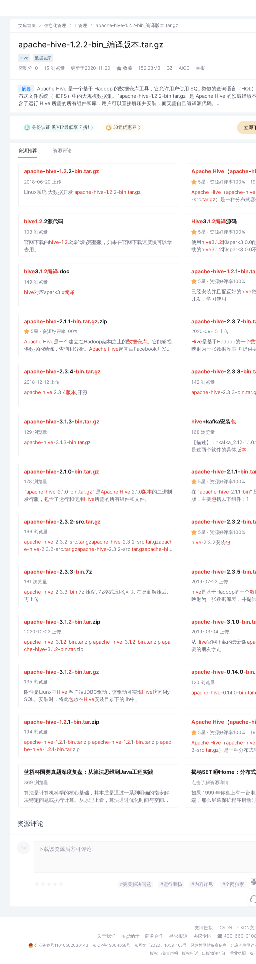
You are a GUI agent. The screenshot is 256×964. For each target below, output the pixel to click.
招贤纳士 (130, 936)
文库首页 (27, 25)
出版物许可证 (214, 953)
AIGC (184, 68)
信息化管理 (55, 25)
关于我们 (106, 936)
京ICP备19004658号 (111, 945)
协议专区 (202, 936)
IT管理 (81, 25)
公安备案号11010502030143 (61, 945)
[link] (27, 25)
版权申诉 (190, 953)
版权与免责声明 (164, 953)
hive (24, 57)
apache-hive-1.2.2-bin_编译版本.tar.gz (90, 44)
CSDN (226, 927)
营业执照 (238, 953)
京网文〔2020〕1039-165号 (160, 945)
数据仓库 (43, 57)
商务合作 (154, 936)
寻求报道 (178, 936)
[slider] (66, 884)
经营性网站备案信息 (209, 945)
